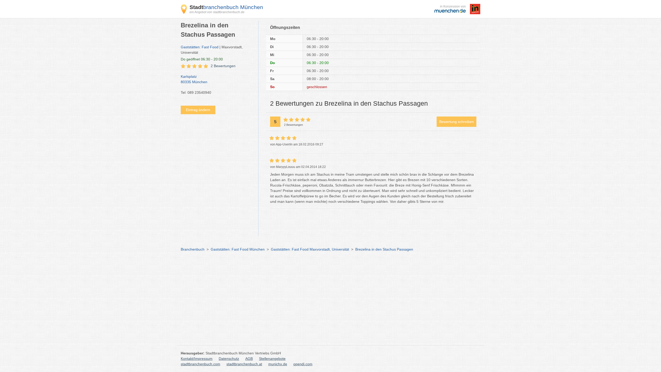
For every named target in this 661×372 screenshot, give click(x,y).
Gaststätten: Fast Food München (238, 249)
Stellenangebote (272, 359)
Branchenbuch (192, 249)
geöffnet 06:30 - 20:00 (202, 59)
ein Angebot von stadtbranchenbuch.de (217, 12)
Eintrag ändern (198, 110)
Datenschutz (229, 359)
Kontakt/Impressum (197, 359)
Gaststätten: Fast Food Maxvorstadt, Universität (310, 249)
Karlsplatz (194, 79)
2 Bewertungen (223, 66)
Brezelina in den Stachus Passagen (384, 249)
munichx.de (277, 364)
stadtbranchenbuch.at (244, 364)
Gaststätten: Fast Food (199, 47)
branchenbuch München (226, 7)
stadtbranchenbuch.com (200, 364)
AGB (249, 359)
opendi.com (302, 364)
